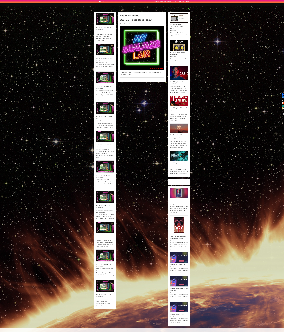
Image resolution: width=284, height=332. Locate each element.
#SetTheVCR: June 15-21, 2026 (103, 294)
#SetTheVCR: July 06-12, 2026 (103, 205)
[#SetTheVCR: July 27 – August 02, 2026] (105, 108)
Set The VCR (112, 8)
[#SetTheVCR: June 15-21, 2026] (105, 286)
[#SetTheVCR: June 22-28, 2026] (105, 256)
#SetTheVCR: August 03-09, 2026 (104, 86)
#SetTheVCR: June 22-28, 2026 (103, 264)
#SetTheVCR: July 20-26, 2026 (103, 145)
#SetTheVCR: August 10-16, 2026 (104, 58)
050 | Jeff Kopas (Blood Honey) (136, 20)
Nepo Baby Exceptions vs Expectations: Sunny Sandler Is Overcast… (177, 26)
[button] (283, 94)
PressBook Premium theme (152, 330)
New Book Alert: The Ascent (176, 314)
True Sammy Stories (134, 8)
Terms (187, 1)
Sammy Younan (125, 23)
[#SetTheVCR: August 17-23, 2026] (105, 19)
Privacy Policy (181, 1)
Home (96, 8)
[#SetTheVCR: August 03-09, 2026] (105, 78)
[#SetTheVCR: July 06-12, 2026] (105, 197)
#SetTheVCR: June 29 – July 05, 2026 (105, 236)
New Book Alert (122, 8)
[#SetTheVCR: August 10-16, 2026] (105, 50)
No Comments (134, 23)
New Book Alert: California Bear (177, 264)
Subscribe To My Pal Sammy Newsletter (162, 1)
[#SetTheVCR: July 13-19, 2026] (105, 167)
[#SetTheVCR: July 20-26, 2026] (105, 137)
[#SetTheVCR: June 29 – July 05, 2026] (105, 228)
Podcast (103, 8)
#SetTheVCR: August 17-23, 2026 (104, 27)
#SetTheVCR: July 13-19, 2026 (103, 175)
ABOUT (174, 1)
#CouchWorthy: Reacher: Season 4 (178, 81)
